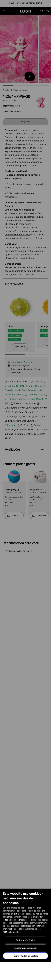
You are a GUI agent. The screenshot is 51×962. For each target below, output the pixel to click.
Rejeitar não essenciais (25, 948)
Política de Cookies (12, 932)
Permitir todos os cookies (25, 955)
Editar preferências (25, 940)
